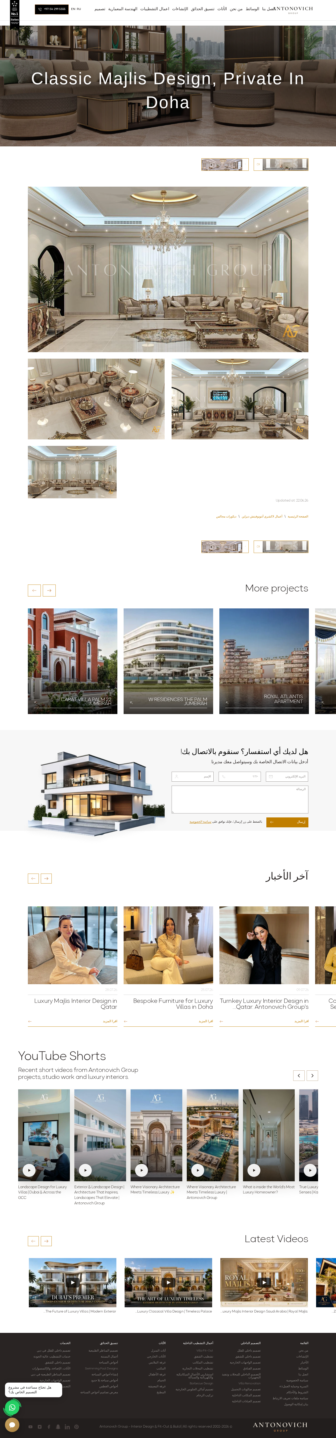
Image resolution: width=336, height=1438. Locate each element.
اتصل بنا (303, 1374)
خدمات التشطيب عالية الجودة (52, 1356)
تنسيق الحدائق (109, 1343)
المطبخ (161, 1392)
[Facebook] (48, 1426)
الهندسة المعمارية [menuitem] (122, 9)
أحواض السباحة (108, 1362)
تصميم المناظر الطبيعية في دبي (50, 1374)
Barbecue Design (201, 1383)
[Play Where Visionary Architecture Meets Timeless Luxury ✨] (156, 1135)
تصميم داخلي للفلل (249, 1350)
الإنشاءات (302, 1356)
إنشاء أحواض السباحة (105, 1374)
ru (79, 9)
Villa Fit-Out (204, 1350)
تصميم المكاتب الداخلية (246, 1395)
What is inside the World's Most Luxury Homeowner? (269, 1190)
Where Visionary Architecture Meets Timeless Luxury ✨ (155, 1190)
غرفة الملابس (157, 1362)
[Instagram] (39, 1426)
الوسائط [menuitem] (252, 9)
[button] (34, 590)
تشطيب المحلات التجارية (197, 1368)
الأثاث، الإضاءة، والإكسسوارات (51, 1368)
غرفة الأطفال (156, 1374)
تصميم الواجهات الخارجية (245, 1362)
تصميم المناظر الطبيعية (103, 1350)
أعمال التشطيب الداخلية (198, 1343)
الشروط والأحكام (297, 1392)
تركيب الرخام (204, 1395)
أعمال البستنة (109, 1356)
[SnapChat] (58, 1426)
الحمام (161, 1380)
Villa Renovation (250, 1383)
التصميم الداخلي (251, 1343)
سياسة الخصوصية (200, 821)
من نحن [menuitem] (236, 9)
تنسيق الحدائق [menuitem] (202, 9)
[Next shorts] (312, 1075)
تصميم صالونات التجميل (246, 1389)
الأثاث (162, 1343)
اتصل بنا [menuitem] (268, 9)
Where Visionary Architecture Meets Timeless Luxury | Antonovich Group (211, 1192)
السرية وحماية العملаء (294, 1386)
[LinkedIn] (67, 1426)
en (73, 9)
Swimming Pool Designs (101, 1368)
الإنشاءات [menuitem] (180, 9)
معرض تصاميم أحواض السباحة (99, 1392)
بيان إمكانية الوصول (296, 1404)
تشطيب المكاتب (202, 1362)
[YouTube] (30, 1426)
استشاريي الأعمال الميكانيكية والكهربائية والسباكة (194, 1376)
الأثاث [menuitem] (222, 9)
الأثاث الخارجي (156, 1356)
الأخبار (304, 1362)
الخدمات (65, 1343)
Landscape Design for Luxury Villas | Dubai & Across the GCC (42, 1192)
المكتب (161, 1368)
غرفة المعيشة (156, 1386)
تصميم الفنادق (252, 1368)
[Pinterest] (76, 1426)
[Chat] (12, 1425)
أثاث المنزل (158, 1350)
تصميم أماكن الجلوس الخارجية (194, 1389)
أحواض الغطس (108, 1386)
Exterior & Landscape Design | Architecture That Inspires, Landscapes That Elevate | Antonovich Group (99, 1195)
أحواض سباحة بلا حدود (104, 1380)
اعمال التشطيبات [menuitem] (154, 9)
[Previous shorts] (299, 1075)
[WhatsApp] (12, 1407)
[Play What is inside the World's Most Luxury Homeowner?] (269, 1135)
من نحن (303, 1350)
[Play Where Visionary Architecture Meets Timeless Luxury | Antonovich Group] (213, 1135)
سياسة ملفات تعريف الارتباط (290, 1398)
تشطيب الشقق (203, 1356)
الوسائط (303, 1368)
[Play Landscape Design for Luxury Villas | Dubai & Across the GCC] (44, 1135)
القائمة (304, 1343)
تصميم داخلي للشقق (248, 1356)
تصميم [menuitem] (100, 9)
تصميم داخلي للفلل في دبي (53, 1350)
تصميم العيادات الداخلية (246, 1401)
